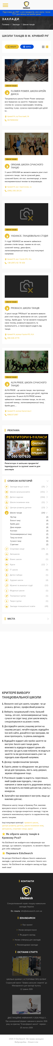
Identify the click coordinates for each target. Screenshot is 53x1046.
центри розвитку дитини (12, 825)
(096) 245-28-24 (14, 191)
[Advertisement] (26, 658)
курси (30, 829)
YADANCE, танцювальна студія (29, 236)
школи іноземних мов (33, 825)
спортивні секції (20, 829)
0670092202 (12, 120)
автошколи (7, 829)
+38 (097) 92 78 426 (16, 263)
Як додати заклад (27, 935)
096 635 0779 (13, 338)
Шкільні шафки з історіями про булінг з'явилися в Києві (26, 979)
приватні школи (31, 822)
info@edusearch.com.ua (31, 911)
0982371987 (12, 415)
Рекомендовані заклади (27, 945)
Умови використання (27, 930)
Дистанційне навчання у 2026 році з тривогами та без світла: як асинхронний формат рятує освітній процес (26, 1018)
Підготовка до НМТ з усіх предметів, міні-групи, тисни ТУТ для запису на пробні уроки (26, 13)
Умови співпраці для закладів (27, 940)
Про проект (27, 925)
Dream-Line (33, 1042)
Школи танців (11, 86)
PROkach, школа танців (25, 308)
